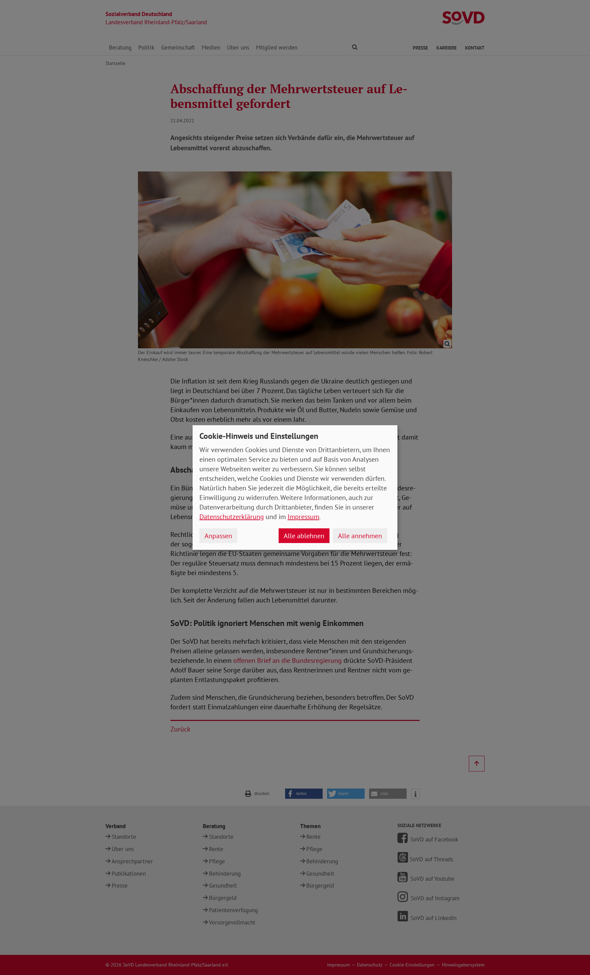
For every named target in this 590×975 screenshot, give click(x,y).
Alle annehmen (360, 535)
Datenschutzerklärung (231, 516)
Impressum (303, 516)
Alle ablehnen (304, 535)
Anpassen (218, 535)
